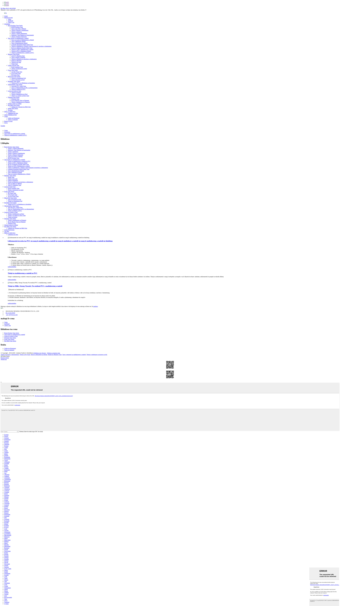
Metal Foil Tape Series (14, 76)
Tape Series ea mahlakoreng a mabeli (18, 38)
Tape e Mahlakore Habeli (18, 41)
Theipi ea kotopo (16, 92)
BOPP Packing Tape (17, 27)
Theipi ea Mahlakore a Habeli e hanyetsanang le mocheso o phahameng (31, 46)
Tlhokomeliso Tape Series (15, 84)
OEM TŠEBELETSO (10, 115)
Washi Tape (14, 64)
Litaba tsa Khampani (13, 118)
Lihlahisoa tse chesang (39, 353)
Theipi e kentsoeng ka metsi (19, 68)
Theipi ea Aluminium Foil (18, 78)
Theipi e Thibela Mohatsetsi (19, 33)
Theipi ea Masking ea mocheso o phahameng (24, 59)
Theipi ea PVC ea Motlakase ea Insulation (23, 83)
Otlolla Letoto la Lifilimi (14, 103)
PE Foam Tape (15, 75)
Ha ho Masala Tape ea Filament (20, 100)
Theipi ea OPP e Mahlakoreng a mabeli (22, 49)
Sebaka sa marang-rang (53, 353)
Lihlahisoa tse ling (13, 113)
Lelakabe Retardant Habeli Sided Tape (22, 44)
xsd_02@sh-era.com (12, 314)
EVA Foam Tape (16, 73)
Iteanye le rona (8, 121)
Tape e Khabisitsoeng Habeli (19, 43)
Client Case (11, 22)
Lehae (6, 16)
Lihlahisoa (7, 24)
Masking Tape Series (13, 54)
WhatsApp (4, 359)
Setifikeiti (10, 21)
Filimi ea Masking (16, 60)
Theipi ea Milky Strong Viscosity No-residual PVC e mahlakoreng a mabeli (35, 286)
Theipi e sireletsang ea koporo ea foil (96, 354)
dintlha (14, 266)
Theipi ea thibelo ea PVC (18, 89)
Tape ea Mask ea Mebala (18, 57)
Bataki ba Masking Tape (55, 354)
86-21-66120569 (10, 313)
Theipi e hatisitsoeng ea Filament (20, 102)
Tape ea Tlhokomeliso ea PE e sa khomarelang (24, 87)
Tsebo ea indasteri (13, 119)
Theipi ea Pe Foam (25, 354)
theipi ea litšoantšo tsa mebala (39, 354)
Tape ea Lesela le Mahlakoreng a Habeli (22, 40)
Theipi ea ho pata (16, 62)
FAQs (6, 123)
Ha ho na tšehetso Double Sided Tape (21, 48)
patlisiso (10, 266)
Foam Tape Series (13, 70)
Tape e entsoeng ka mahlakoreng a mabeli (74, 354)
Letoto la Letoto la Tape (14, 91)
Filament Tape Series (13, 97)
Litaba (6, 116)
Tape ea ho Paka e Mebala (18, 28)
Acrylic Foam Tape (16, 72)
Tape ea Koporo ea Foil (18, 80)
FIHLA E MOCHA (9, 111)
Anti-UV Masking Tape (18, 56)
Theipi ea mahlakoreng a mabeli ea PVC (22, 52)
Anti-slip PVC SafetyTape (18, 86)
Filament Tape (15, 99)
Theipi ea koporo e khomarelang (10, 354)
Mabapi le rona (8, 17)
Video (9, 19)
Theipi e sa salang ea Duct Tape (20, 95)
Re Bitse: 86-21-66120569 (8, 8)
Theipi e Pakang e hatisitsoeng (19, 30)
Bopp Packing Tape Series (15, 25)
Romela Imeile (5, 358)
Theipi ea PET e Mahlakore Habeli (21, 51)
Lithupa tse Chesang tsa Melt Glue (21, 107)
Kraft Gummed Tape (17, 67)
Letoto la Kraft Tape (13, 65)
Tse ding (10, 110)
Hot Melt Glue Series (14, 105)
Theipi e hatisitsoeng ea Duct (19, 94)
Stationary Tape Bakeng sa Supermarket (22, 35)
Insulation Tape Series (14, 81)
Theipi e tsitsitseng (16, 32)
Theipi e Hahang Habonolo (19, 36)
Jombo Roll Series (13, 108)
